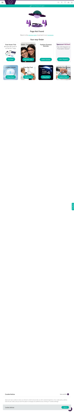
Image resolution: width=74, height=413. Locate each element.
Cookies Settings (9, 407)
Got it (65, 407)
